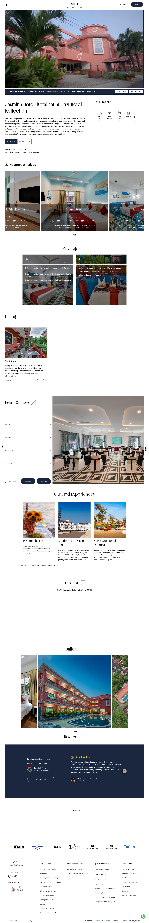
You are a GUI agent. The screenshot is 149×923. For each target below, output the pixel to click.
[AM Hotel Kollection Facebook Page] (12, 877)
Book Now (121, 92)
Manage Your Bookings (131, 873)
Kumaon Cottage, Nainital (105, 897)
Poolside (9, 450)
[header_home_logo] (74, 9)
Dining (42, 92)
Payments (126, 887)
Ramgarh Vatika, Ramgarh (105, 902)
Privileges (32, 92)
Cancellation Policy (120, 921)
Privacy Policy (134, 921)
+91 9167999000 (20, 152)
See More (12, 481)
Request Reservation (38, 380)
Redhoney (53, 921)
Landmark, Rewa (46, 887)
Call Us (44, 481)
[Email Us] (124, 5)
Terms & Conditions (103, 921)
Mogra (8, 424)
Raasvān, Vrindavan (102, 869)
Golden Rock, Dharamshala (105, 889)
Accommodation (18, 92)
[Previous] (96, 117)
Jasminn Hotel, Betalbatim (77, 873)
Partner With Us (128, 869)
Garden (8, 463)
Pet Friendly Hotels (129, 895)
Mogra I (8, 437)
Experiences (52, 92)
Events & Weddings (129, 882)
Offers (137, 4)
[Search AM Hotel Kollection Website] (128, 5)
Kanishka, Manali (101, 893)
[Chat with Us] (143, 919)
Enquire (28, 481)
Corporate (89, 921)
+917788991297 (21, 150)
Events (63, 92)
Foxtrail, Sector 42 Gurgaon (50, 878)
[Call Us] (120, 5)
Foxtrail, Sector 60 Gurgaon (50, 882)
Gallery (71, 92)
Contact (125, 878)
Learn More (9, 380)
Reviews (80, 92)
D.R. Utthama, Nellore (48, 891)
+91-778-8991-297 (17, 873)
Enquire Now (136, 91)
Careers (125, 891)
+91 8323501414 (33, 152)
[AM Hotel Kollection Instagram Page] (9, 877)
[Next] (134, 117)
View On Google (41, 779)
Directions (91, 92)
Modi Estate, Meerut (47, 895)
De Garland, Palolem (75, 869)
